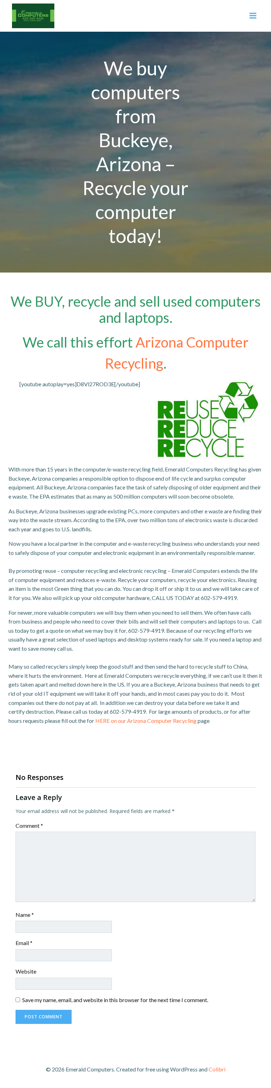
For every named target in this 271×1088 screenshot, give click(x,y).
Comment (29, 825)
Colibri (217, 1069)
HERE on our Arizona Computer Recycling (146, 720)
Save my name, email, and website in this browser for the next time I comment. (115, 999)
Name (25, 914)
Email (24, 942)
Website (26, 971)
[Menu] (253, 16)
